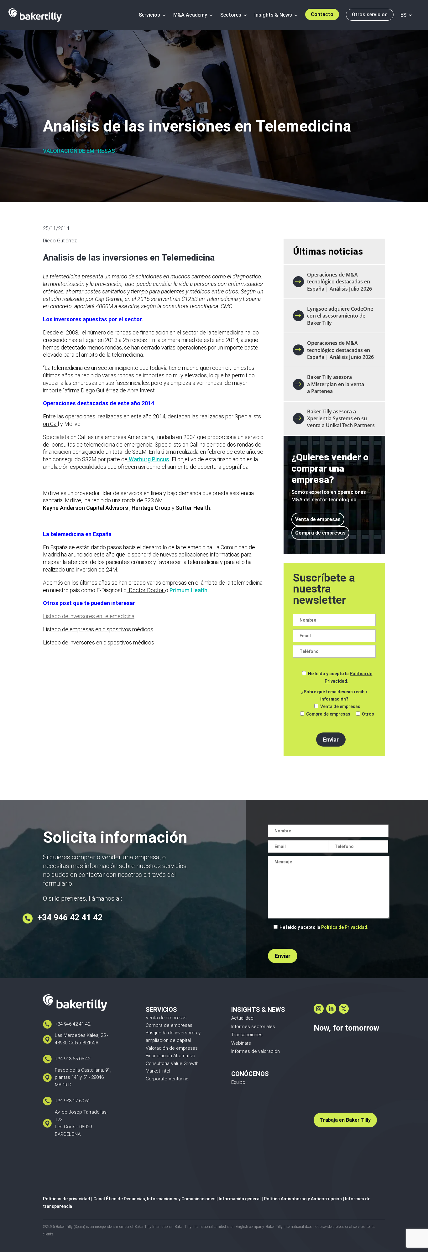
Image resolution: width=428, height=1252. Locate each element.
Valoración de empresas (79, 150)
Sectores (230, 15)
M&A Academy (190, 15)
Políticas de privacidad (66, 1198)
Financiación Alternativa (170, 1055)
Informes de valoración (255, 1051)
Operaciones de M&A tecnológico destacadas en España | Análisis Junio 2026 (340, 349)
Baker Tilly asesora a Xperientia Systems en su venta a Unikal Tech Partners (341, 418)
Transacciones (247, 1034)
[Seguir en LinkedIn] (331, 1009)
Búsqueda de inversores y (173, 1033)
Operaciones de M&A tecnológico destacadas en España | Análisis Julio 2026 (339, 281)
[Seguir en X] (344, 1009)
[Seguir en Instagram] (319, 1009)
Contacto (322, 14)
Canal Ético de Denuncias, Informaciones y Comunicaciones (154, 1198)
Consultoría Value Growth (172, 1063)
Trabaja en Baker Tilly (345, 1120)
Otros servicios (370, 15)
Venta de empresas (318, 519)
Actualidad (242, 1018)
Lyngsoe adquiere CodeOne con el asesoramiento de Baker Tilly (340, 315)
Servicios (149, 15)
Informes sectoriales (253, 1026)
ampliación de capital (168, 1040)
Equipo (238, 1082)
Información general (240, 1198)
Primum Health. (189, 590)
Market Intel (158, 1071)
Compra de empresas (320, 533)
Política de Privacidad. (344, 927)
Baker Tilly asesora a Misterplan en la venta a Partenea (335, 384)
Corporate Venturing (167, 1079)
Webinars (241, 1043)
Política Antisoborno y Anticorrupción (303, 1198)
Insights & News (273, 15)
